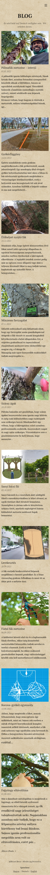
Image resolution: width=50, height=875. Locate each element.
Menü (46, 5)
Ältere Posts (7, 851)
